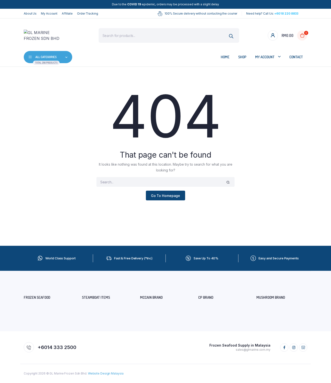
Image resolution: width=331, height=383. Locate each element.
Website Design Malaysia (106, 373)
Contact (296, 57)
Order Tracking (87, 13)
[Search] (231, 36)
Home (225, 57)
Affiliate (67, 13)
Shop (242, 57)
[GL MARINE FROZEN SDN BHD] (43, 35)
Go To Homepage (165, 196)
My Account (49, 13)
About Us (30, 13)
